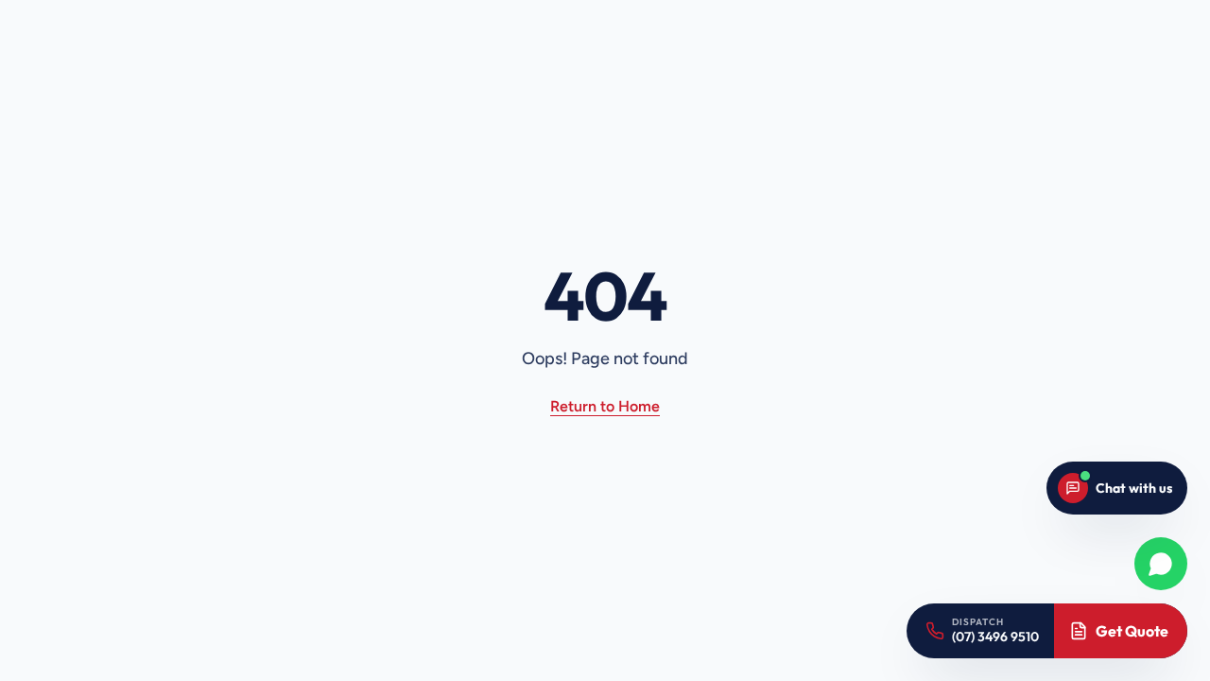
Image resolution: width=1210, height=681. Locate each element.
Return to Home (605, 406)
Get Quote (1132, 630)
